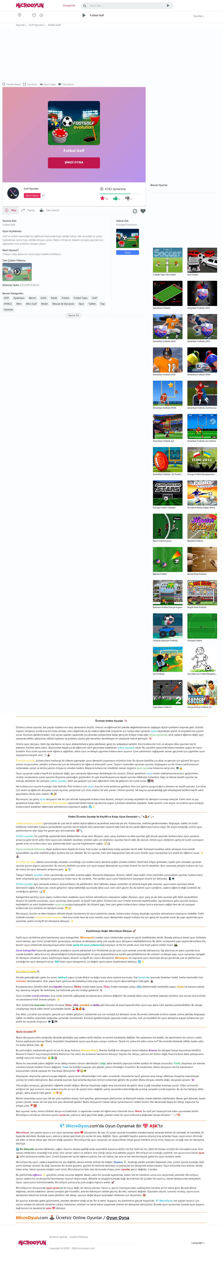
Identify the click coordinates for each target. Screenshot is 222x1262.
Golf (94, 298)
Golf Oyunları (31, 189)
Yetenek (8, 310)
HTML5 (8, 304)
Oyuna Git (73, 315)
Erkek (54, 298)
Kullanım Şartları (58, 1237)
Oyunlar (198, 16)
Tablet (92, 304)
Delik (43, 298)
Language (197, 1243)
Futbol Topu (80, 298)
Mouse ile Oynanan (63, 304)
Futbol (65, 298)
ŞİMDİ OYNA (74, 163)
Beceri (32, 298)
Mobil (44, 304)
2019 (6, 298)
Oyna (128, 252)
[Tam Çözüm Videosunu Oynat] (17, 271)
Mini (18, 304)
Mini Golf (31, 304)
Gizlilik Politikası (79, 1237)
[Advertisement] (74, 55)
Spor (81, 304)
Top (102, 304)
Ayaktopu (18, 298)
